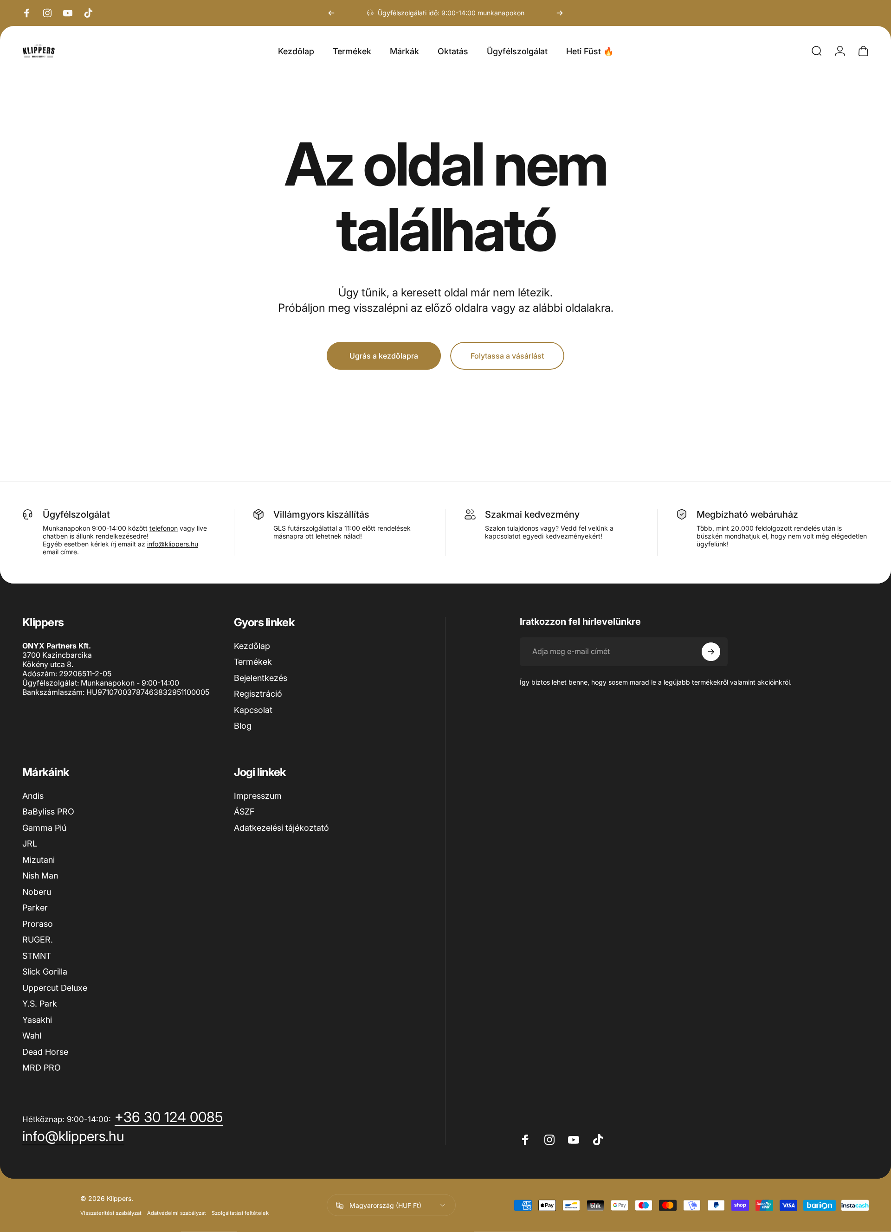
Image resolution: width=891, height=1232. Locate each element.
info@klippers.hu (172, 544)
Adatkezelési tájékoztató (281, 828)
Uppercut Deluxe (54, 988)
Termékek (253, 662)
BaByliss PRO (48, 811)
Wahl (31, 1035)
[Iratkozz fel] (711, 651)
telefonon (163, 528)
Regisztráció (258, 694)
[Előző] (331, 13)
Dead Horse (45, 1052)
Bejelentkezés (260, 678)
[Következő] (559, 13)
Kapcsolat (253, 710)
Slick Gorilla (44, 971)
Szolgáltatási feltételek (240, 1213)
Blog (243, 726)
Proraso (37, 924)
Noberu (36, 892)
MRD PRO (41, 1067)
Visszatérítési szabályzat (111, 1213)
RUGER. (37, 939)
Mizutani (38, 860)
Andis (33, 796)
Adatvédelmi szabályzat (176, 1213)
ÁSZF (244, 811)
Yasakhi (37, 1020)
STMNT (36, 956)
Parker (35, 907)
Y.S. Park (39, 1003)
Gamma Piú (44, 828)
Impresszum (258, 796)
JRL (29, 843)
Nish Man (40, 875)
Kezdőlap (252, 646)
